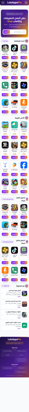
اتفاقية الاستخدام (8, 351)
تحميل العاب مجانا (21, 372)
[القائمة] (26, 2)
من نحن (21, 355)
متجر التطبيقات (21, 368)
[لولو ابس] (14, 2)
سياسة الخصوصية (21, 351)
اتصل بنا (7, 355)
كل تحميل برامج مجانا (8, 242)
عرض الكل (5, 41)
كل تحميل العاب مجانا (8, 199)
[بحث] (3, 2)
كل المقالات (6, 286)
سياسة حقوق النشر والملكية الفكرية (21, 360)
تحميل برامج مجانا (8, 368)
